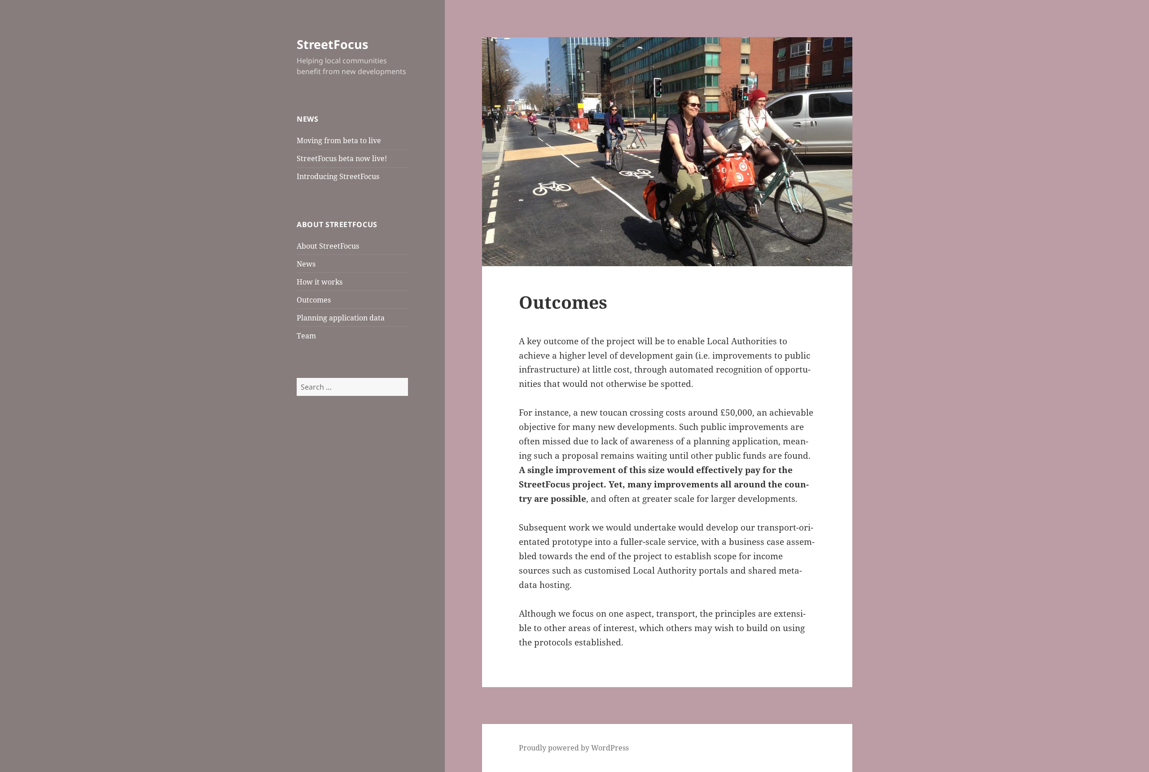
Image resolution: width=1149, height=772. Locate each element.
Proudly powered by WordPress (574, 748)
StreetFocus (332, 44)
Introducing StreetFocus (338, 176)
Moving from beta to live (339, 140)
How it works (319, 282)
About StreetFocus (328, 246)
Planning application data (341, 318)
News (306, 264)
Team (306, 336)
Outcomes (314, 300)
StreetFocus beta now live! (342, 158)
